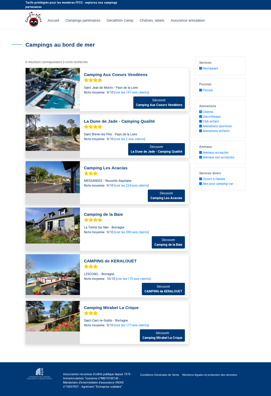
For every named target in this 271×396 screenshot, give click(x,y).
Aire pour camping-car (218, 184)
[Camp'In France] (33, 20)
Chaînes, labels (152, 20)
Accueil (53, 20)
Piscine (208, 90)
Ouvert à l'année (214, 179)
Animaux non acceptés (218, 157)
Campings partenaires (82, 20)
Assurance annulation (188, 20)
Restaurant (210, 68)
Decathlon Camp (120, 20)
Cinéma (208, 112)
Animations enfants (216, 131)
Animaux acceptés (216, 152)
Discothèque (212, 117)
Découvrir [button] (159, 102)
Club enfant (211, 121)
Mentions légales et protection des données (209, 374)
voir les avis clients (131, 92)
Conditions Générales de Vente (159, 374)
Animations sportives (217, 126)
